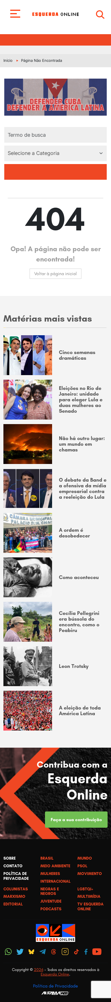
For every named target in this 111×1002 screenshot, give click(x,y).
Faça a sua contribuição (76, 819)
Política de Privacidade (55, 986)
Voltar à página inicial (55, 273)
